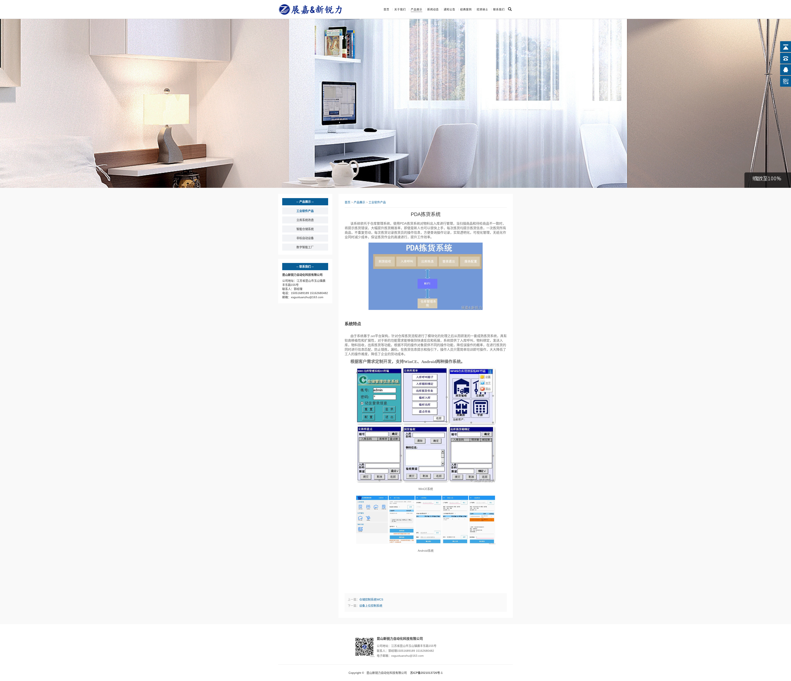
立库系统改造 (305, 220)
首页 (386, 9)
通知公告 (449, 9)
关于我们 (400, 9)
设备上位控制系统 (370, 605)
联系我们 (499, 9)
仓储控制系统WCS (371, 599)
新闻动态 (433, 9)
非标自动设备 (305, 238)
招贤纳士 (482, 9)
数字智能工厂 (305, 247)
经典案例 (466, 9)
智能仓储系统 (305, 229)
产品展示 (416, 9)
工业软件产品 (305, 211)
